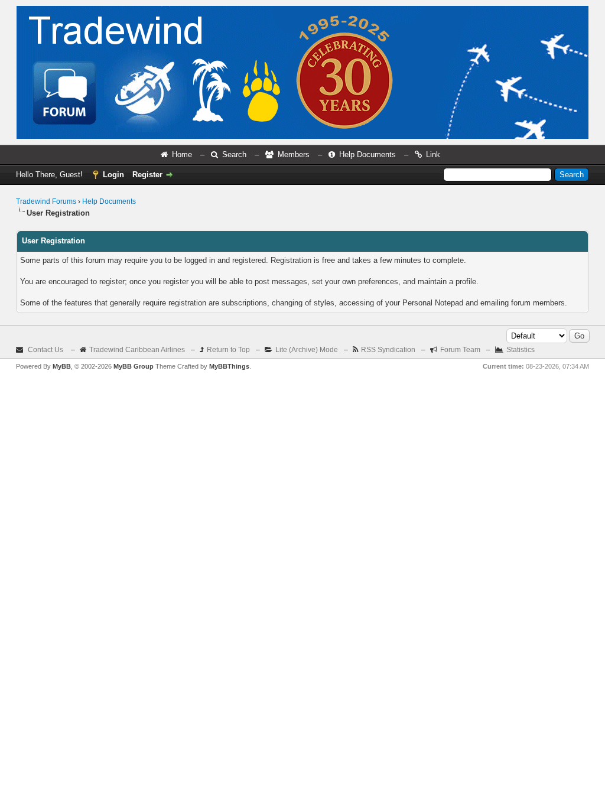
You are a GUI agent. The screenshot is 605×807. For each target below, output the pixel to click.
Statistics (520, 350)
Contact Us (45, 350)
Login (113, 174)
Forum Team (460, 350)
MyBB (62, 366)
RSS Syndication (388, 350)
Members (294, 154)
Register (147, 174)
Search (234, 154)
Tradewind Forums (46, 201)
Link (433, 154)
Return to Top (228, 350)
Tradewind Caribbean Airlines (137, 350)
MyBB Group (133, 366)
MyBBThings (229, 366)
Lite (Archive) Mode (306, 350)
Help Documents (367, 154)
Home (182, 154)
